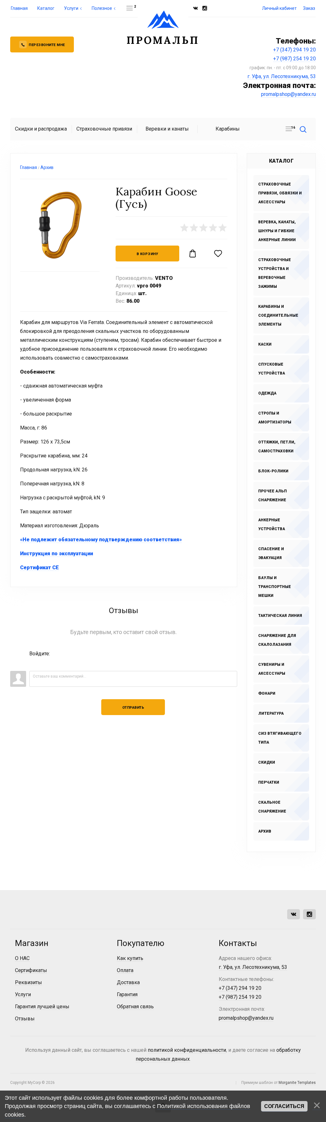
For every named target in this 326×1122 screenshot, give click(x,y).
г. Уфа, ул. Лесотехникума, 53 (281, 76)
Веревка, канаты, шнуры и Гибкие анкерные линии (277, 231)
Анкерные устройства (271, 524)
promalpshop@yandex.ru (288, 94)
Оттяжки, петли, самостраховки (276, 446)
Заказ (309, 8)
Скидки (266, 762)
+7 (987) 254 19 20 (294, 59)
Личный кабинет (279, 8)
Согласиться (284, 1106)
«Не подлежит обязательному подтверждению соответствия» (101, 540)
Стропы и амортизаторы (274, 417)
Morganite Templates (297, 1082)
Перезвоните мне (47, 45)
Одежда (267, 393)
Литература (271, 713)
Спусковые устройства (271, 368)
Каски (265, 344)
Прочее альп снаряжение (272, 495)
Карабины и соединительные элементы (278, 315)
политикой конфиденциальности (187, 1050)
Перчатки (268, 782)
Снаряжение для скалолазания (277, 640)
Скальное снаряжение (272, 807)
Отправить (133, 708)
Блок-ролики (273, 471)
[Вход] (34, 663)
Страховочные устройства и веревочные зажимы (274, 273)
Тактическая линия (280, 615)
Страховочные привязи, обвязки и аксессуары (280, 193)
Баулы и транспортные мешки (274, 587)
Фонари (266, 693)
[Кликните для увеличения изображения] (60, 225)
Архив (264, 831)
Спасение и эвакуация (271, 553)
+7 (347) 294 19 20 (294, 50)
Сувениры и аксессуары (271, 669)
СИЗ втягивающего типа (279, 738)
